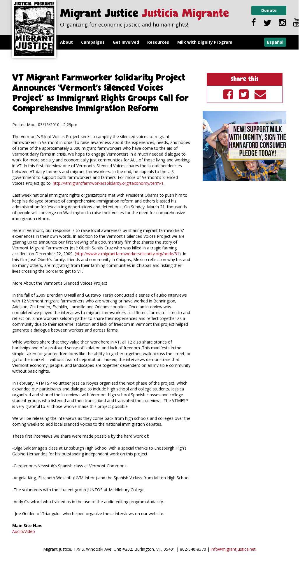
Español (275, 42)
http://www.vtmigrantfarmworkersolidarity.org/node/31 (127, 253)
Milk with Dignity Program (204, 42)
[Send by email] (260, 94)
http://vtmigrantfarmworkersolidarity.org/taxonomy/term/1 (108, 183)
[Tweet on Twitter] (244, 94)
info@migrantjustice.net (233, 549)
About (66, 42)
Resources (158, 42)
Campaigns (93, 42)
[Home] (34, 29)
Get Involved (126, 42)
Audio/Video (23, 531)
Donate (269, 10)
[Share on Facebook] (228, 94)
